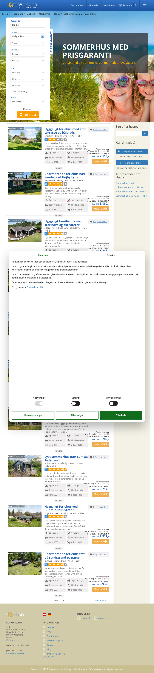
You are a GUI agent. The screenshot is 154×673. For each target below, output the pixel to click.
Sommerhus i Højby (126, 183)
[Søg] (145, 133)
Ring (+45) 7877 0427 (132, 151)
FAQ (49, 631)
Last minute (109, 5)
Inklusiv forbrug (20, 91)
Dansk (44, 614)
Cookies (51, 645)
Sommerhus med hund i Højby (131, 195)
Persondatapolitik (56, 640)
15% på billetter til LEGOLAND (54, 655)
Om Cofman (53, 636)
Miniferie (93, 5)
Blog (49, 649)
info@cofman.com (15, 653)
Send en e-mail (133, 162)
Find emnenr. (77, 5)
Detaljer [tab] (111, 255)
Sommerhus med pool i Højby (131, 191)
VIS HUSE (30, 115)
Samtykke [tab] (43, 255)
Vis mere (58, 168)
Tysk (49, 614)
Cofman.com (12, 640)
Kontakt (51, 627)
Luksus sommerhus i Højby (129, 187)
